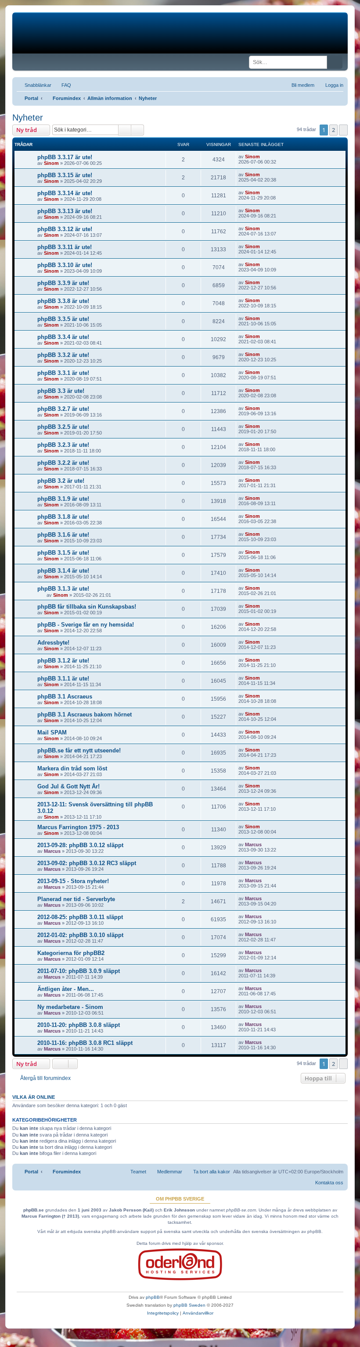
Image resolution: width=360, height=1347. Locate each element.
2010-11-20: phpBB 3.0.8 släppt (78, 1025)
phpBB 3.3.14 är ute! (64, 193)
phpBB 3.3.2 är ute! (63, 355)
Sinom (51, 163)
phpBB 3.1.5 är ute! (63, 552)
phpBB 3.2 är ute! (60, 481)
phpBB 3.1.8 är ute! (63, 516)
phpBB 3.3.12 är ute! (64, 229)
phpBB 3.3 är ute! (60, 391)
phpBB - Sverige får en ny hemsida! (85, 624)
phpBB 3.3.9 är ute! (63, 283)
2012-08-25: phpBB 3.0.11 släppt (80, 917)
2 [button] (333, 130)
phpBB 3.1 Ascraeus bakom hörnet (84, 714)
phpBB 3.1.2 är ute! (63, 660)
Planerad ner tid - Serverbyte (76, 899)
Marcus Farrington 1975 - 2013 (78, 827)
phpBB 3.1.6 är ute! (63, 534)
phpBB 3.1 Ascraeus (64, 696)
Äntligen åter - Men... (65, 989)
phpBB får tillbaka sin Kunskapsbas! (86, 606)
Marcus (52, 851)
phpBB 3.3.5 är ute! (63, 319)
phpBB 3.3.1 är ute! (63, 373)
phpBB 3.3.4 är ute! (63, 337)
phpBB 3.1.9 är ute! (63, 498)
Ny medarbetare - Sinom (70, 1007)
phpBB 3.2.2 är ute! (63, 463)
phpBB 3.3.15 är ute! (64, 175)
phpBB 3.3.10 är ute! (64, 265)
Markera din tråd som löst (72, 768)
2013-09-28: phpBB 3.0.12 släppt (80, 845)
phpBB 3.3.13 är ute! (64, 211)
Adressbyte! (53, 642)
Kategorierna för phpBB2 (70, 953)
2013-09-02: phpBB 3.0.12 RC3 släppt (86, 863)
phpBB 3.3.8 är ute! (63, 301)
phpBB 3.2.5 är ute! (63, 427)
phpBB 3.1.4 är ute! (63, 570)
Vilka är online (33, 1097)
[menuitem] (62, 85)
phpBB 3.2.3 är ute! (63, 445)
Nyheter (27, 117)
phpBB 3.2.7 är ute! (63, 409)
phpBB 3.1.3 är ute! (63, 588)
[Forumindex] (79, 32)
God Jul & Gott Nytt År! (68, 786)
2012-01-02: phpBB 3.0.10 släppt (80, 935)
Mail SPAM (52, 732)
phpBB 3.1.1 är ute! (63, 678)
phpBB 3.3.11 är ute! (64, 247)
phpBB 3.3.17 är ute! (64, 157)
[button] (343, 130)
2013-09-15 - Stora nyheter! (73, 881)
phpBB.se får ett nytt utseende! (79, 750)
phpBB (153, 1297)
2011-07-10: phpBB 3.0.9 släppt (78, 971)
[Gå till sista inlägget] (264, 156)
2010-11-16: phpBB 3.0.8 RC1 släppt (85, 1043)
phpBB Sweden (189, 1305)
